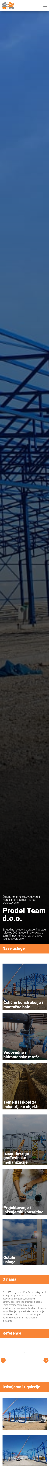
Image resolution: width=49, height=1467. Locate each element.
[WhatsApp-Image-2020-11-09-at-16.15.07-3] (25, 1465)
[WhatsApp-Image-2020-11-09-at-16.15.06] (25, 1429)
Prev (3, 1360)
